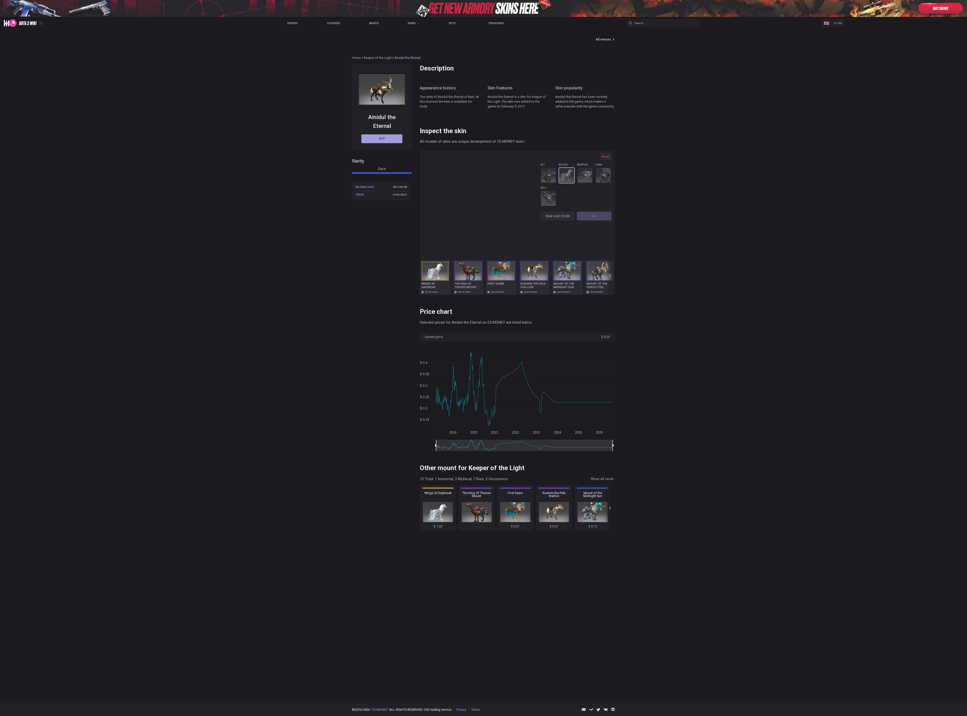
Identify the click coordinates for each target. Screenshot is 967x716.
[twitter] (598, 709)
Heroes (292, 23)
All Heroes (603, 39)
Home (356, 58)
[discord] (613, 709)
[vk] (606, 709)
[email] (584, 709)
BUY (594, 216)
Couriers (333, 23)
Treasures (496, 23)
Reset (605, 156)
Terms (475, 709)
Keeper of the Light (378, 58)
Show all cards (602, 479)
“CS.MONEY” (380, 709)
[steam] (591, 709)
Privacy (461, 709)
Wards (374, 23)
